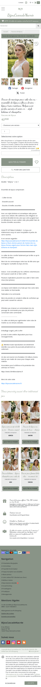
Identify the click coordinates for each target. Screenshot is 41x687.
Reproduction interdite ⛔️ (10, 583)
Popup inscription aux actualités (12, 572)
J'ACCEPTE (31, 683)
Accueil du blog (7, 586)
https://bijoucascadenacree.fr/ (11, 383)
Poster (22, 93)
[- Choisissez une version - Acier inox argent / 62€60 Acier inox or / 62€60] (20, 125)
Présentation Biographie (10, 563)
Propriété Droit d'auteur (9, 569)
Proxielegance (6, 589)
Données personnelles (8, 616)
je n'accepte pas (10, 683)
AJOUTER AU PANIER (17, 162)
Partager (14, 88)
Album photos (6, 574)
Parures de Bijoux (16, 32)
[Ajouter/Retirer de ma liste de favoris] (36, 162)
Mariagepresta (7, 594)
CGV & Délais (6, 566)
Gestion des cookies (7, 613)
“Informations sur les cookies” (15, 674)
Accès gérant (34, 651)
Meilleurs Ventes (7, 580)
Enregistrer (28, 88)
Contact (20, 2)
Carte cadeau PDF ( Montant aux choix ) (14, 577)
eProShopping (13, 651)
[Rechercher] (38, 25)
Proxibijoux (6, 591)
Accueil (5, 32)
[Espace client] (26, 2)
